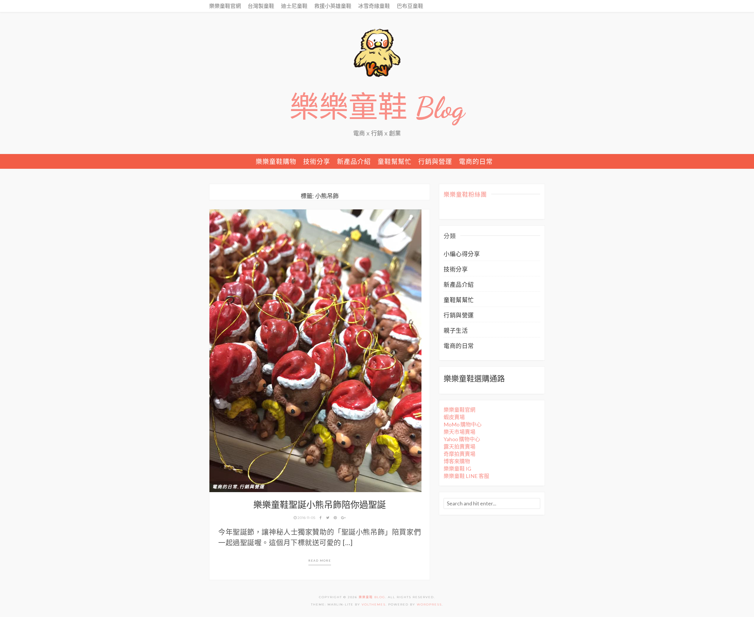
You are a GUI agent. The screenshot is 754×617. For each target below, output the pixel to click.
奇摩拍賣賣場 (459, 454)
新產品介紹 (354, 161)
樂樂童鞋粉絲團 (465, 195)
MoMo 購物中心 (463, 424)
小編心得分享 (462, 253)
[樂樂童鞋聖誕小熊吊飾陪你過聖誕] (315, 350)
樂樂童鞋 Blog (377, 107)
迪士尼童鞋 (294, 6)
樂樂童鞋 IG (457, 468)
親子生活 (456, 330)
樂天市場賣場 (459, 432)
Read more (319, 560)
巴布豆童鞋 (410, 6)
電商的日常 (476, 161)
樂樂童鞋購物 (276, 161)
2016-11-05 (306, 517)
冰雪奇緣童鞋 (374, 6)
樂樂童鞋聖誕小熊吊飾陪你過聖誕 (319, 504)
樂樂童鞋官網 (225, 6)
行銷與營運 (435, 161)
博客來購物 (457, 461)
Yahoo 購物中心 (462, 439)
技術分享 (316, 161)
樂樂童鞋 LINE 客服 (466, 476)
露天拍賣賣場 (459, 446)
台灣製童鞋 (261, 6)
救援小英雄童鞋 (332, 6)
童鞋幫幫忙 (394, 161)
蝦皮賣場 (454, 417)
